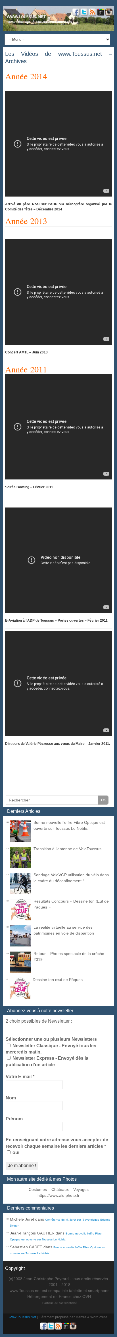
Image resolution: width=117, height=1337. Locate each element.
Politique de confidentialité (59, 1302)
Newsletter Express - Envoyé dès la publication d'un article (47, 1061)
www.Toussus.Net (26, 16)
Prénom (14, 1118)
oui (15, 1152)
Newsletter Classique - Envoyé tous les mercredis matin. (51, 1048)
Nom (11, 1097)
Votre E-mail (20, 1076)
